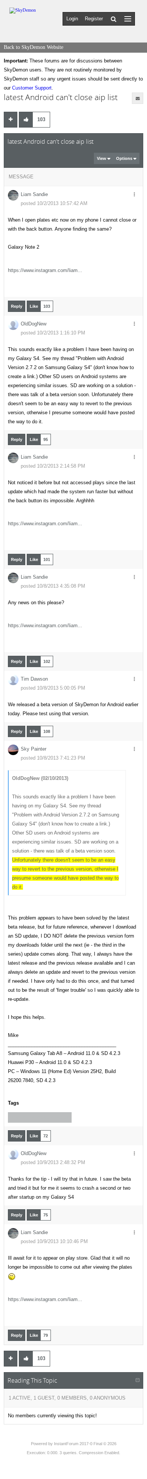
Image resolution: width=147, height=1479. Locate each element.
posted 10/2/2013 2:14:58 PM (53, 466)
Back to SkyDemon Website (33, 47)
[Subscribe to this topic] (137, 98)
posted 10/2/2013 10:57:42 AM (54, 203)
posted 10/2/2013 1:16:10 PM (53, 333)
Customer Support (32, 88)
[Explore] (128, 18)
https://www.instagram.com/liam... (45, 270)
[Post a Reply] (10, 120)
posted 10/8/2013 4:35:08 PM (53, 586)
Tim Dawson (34, 679)
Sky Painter (33, 749)
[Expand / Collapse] (137, 1380)
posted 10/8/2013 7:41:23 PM (53, 758)
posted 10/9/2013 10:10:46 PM (54, 1241)
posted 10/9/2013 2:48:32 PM (53, 1162)
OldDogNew (33, 324)
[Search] (113, 18)
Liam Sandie (34, 194)
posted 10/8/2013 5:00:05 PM (53, 688)
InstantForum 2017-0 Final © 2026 (85, 1443)
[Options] (134, 195)
